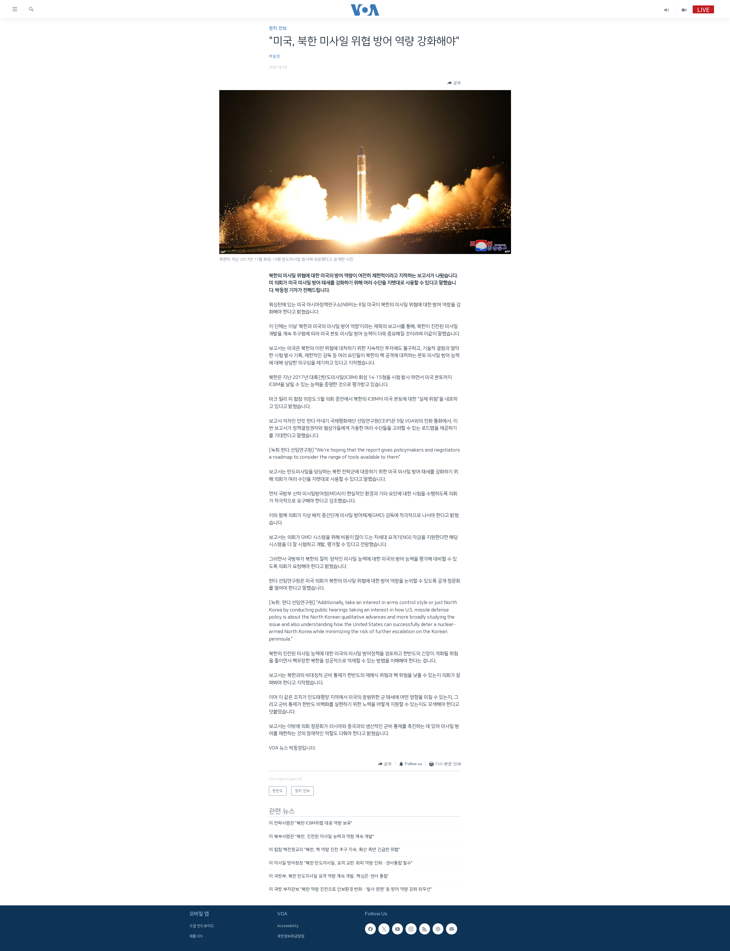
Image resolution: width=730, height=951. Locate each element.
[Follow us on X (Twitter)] (383, 928)
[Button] (454, 83)
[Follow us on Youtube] (397, 928)
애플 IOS (196, 936)
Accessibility (288, 926)
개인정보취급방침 (291, 936)
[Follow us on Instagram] (410, 928)
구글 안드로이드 (201, 926)
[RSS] (424, 928)
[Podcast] (438, 928)
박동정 (274, 56)
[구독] (451, 928)
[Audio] (667, 9)
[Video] (684, 9)
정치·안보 (278, 28)
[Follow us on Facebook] (370, 928)
